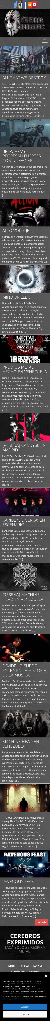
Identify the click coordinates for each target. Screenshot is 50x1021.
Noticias (24, 966)
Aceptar (25, 1006)
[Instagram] (20, 4)
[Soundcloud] (30, 4)
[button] (45, 976)
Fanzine (37, 966)
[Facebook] (25, 4)
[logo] (25, 23)
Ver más (41, 922)
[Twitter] (15, 4)
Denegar (25, 1014)
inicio (11, 966)
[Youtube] (34, 4)
